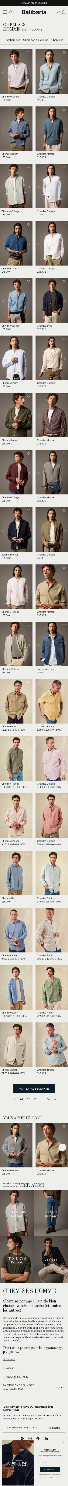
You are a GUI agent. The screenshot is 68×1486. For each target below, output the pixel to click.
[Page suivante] (55, 1099)
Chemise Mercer (45, 154)
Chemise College (10, 96)
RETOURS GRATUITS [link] (14, 1385)
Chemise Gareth (10, 383)
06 (48, 1099)
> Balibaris (8, 1368)
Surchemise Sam (10, 554)
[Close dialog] (63, 1442)
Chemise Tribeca (10, 268)
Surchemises (12, 39)
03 (34, 1099)
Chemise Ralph (45, 1012)
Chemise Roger (10, 154)
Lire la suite (9, 1359)
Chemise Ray (8, 898)
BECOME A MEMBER (50, 1469)
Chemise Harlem (45, 726)
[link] (15, 1099)
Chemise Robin (45, 898)
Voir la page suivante (34, 1088)
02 (28, 1099)
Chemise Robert (10, 726)
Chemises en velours (35, 39)
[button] (5, 12)
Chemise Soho (44, 325)
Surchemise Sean (46, 669)
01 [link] (21, 1099)
